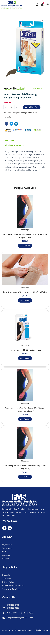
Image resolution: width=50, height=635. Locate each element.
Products (6, 575)
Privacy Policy (8, 582)
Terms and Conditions (11, 589)
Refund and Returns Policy (13, 585)
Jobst (35, 113)
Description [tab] (9, 140)
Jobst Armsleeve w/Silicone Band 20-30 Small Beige (25, 292)
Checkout (6, 555)
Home (5, 88)
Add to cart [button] (25, 245)
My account (7, 545)
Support (5, 559)
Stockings (13, 88)
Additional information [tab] (14, 145)
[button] (47, 4)
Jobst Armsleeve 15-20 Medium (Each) (25, 350)
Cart (4, 552)
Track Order (7, 548)
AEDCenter (7, 578)
